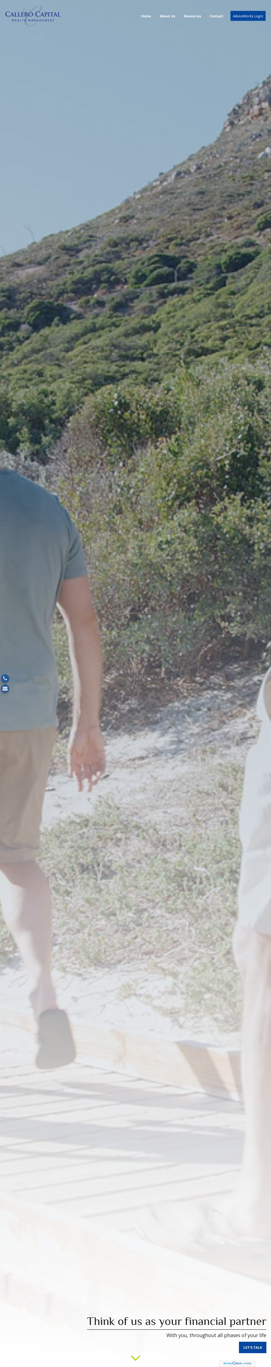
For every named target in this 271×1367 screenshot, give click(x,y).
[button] (146, 16)
